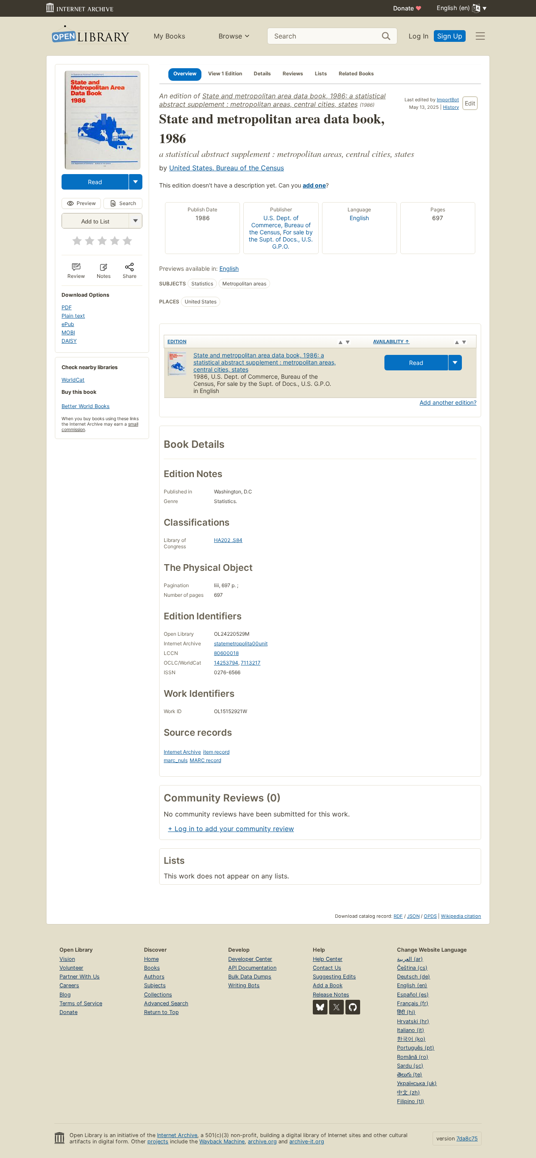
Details (262, 73)
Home (151, 959)
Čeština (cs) (412, 968)
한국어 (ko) (411, 1039)
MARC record (205, 760)
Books (152, 968)
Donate (407, 8)
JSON (413, 916)
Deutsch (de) (413, 976)
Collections (158, 994)
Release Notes (331, 994)
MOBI (68, 332)
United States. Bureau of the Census (226, 168)
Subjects (155, 985)
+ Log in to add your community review (231, 828)
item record (216, 752)
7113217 (250, 663)
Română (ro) (412, 1057)
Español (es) (413, 994)
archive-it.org (306, 1141)
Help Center (328, 959)
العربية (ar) (410, 959)
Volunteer (71, 968)
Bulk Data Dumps (249, 976)
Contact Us (327, 968)
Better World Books (86, 406)
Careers (69, 985)
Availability (391, 341)
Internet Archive (182, 752)
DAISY (69, 341)
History (451, 107)
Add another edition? (448, 402)
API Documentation (252, 968)
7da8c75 (467, 1138)
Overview (184, 73)
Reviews (293, 73)
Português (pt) (415, 1048)
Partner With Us (79, 976)
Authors (154, 976)
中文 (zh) (408, 1092)
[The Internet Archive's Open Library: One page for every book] (89, 36)
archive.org (262, 1141)
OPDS (430, 916)
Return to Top (161, 1012)
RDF (398, 916)
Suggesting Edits (334, 976)
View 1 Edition (225, 73)
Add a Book (328, 985)
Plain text (73, 316)
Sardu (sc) (410, 1066)
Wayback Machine (222, 1141)
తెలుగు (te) (409, 1074)
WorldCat (73, 380)
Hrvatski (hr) (413, 1021)
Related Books (356, 73)
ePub (68, 324)
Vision (67, 959)
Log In (418, 36)
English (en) (412, 985)
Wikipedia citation (461, 916)
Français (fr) (412, 1003)
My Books (169, 36)
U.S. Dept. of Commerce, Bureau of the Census (280, 225)
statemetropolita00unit (241, 643)
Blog (65, 994)
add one (314, 185)
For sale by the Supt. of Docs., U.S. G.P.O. (281, 239)
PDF (67, 307)
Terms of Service (80, 1003)
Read (95, 181)
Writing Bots (244, 985)
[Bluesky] (320, 1007)
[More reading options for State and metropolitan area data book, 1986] (135, 221)
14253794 (226, 663)
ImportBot (448, 100)
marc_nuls (176, 760)
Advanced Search (166, 1003)
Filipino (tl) (410, 1101)
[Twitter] (336, 1007)
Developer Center (250, 959)
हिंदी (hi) (406, 1012)
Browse (230, 36)
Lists (321, 73)
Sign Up (449, 36)
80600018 (226, 653)
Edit (470, 103)
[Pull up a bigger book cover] (102, 166)
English (359, 217)
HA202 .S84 (228, 540)
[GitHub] (352, 1007)
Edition (177, 341)
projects (157, 1141)
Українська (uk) (417, 1083)
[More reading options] (136, 182)
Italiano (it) (410, 1030)
